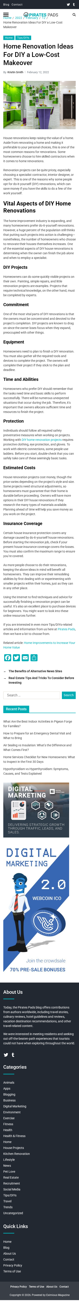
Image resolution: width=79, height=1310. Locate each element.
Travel (7, 1201)
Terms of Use (12, 1271)
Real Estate (11, 1177)
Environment (12, 1112)
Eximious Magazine (58, 1295)
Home (9, 37)
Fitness (8, 1124)
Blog (6, 4)
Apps (6, 1088)
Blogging (9, 1094)
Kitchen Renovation (16, 1154)
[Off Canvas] (6, 14)
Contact (17, 4)
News (7, 1165)
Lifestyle (9, 1159)
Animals (8, 1082)
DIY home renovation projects (42, 440)
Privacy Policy (12, 1265)
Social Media (11, 1189)
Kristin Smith (15, 72)
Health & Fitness (14, 1136)
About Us (9, 1253)
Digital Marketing (14, 1106)
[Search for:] (31, 696)
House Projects (13, 1148)
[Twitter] (68, 4)
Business (9, 1100)
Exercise (8, 1118)
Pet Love (9, 1171)
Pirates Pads (66, 629)
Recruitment (11, 1183)
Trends (8, 1207)
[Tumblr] (74, 4)
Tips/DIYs (23, 37)
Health (7, 1130)
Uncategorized (13, 1213)
